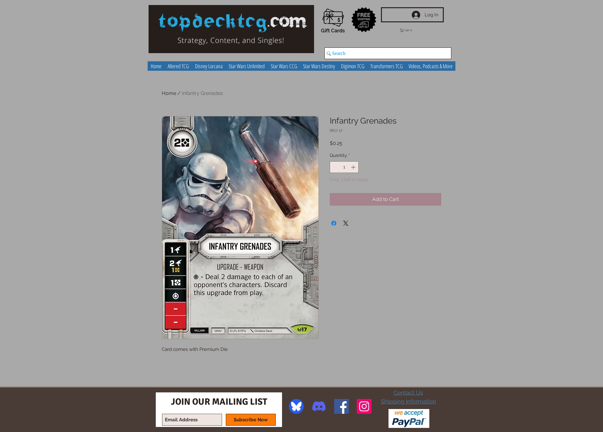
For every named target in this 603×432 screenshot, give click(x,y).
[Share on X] (346, 223)
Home (169, 93)
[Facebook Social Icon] (341, 406)
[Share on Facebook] (334, 223)
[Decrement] (335, 167)
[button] (410, 30)
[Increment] (354, 167)
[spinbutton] (344, 167)
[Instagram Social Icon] (364, 406)
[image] (296, 406)
